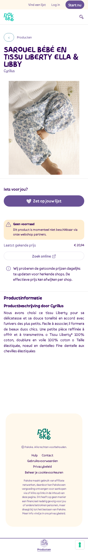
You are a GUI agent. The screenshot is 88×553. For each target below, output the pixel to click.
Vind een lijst (37, 5)
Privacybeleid (42, 466)
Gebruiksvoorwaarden (42, 461)
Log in (55, 5)
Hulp (34, 455)
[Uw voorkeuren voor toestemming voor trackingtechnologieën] (79, 544)
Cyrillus (9, 70)
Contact (47, 455)
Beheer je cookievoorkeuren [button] (44, 472)
